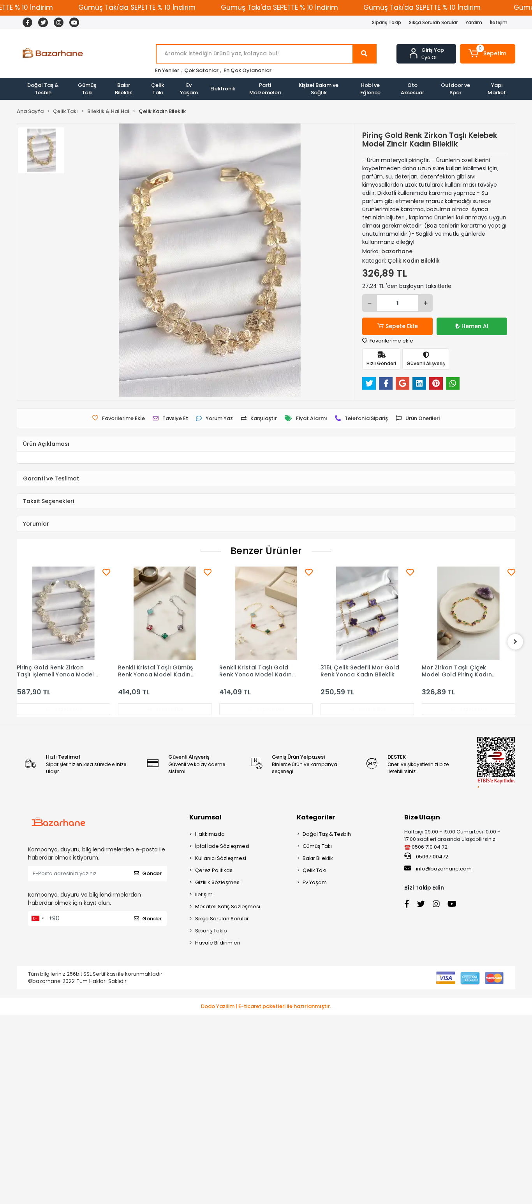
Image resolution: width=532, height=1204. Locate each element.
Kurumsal (205, 817)
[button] (488, 54)
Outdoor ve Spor (455, 89)
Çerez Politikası (214, 870)
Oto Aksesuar (412, 89)
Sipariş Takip (386, 22)
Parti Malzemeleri (265, 89)
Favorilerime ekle (390, 340)
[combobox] (37, 918)
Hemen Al (475, 326)
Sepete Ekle (402, 326)
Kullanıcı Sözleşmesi (220, 858)
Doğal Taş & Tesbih (43, 89)
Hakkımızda (210, 834)
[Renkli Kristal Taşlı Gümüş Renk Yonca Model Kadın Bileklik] (164, 613)
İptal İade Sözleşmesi (222, 846)
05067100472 (431, 856)
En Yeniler (167, 70)
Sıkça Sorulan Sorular (433, 22)
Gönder (152, 873)
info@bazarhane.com (444, 868)
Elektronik (222, 88)
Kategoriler (316, 817)
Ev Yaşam (189, 89)
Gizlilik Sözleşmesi (218, 882)
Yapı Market (497, 89)
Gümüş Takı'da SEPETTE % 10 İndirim (137, 7)
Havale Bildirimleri (217, 942)
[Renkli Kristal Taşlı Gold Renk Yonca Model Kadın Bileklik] (266, 613)
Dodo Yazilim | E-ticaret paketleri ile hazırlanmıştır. (266, 1006)
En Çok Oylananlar (247, 70)
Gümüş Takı (87, 89)
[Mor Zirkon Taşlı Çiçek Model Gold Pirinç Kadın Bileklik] (468, 613)
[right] (515, 641)
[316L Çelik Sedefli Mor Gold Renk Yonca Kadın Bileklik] (367, 613)
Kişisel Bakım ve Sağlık (318, 89)
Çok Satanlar (201, 70)
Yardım (473, 22)
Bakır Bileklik (123, 89)
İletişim (498, 22)
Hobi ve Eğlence (370, 89)
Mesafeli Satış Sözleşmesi (227, 906)
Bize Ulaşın (422, 817)
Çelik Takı (157, 89)
